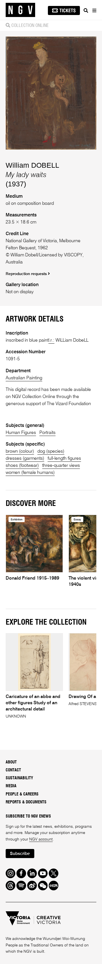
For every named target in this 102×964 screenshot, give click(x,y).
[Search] (86, 10)
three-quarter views (61, 465)
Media (11, 786)
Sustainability (19, 778)
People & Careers (22, 794)
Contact (13, 770)
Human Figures (21, 433)
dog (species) (50, 451)
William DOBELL (32, 165)
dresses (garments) (25, 458)
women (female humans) (30, 473)
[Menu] (94, 10)
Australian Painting (24, 378)
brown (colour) (20, 451)
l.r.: (51, 340)
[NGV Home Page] (20, 10)
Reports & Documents (26, 802)
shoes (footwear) (22, 465)
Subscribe (20, 854)
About (11, 762)
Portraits (47, 433)
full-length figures (64, 458)
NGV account (41, 839)
